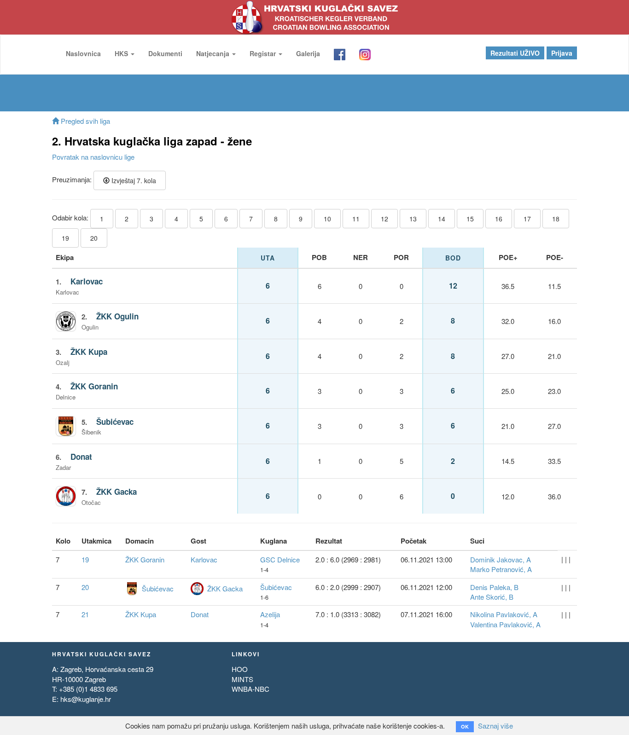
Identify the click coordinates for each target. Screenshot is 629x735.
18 (555, 218)
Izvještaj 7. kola (133, 180)
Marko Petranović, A (501, 569)
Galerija (308, 53)
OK (465, 726)
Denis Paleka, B (494, 587)
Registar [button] (264, 53)
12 (384, 218)
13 (413, 218)
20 (94, 238)
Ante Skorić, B (491, 597)
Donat (81, 456)
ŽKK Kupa (88, 351)
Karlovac (86, 281)
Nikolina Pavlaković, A (503, 614)
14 (441, 218)
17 (527, 218)
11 (356, 218)
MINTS (242, 679)
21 (85, 614)
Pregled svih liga (84, 121)
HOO (240, 669)
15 (470, 218)
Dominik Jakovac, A (500, 559)
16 (498, 218)
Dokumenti (165, 53)
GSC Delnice (280, 559)
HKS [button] (122, 53)
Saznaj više (495, 725)
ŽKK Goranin (94, 386)
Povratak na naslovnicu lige (93, 157)
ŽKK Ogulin (117, 316)
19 (65, 238)
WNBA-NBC (250, 689)
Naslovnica (83, 53)
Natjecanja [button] (213, 53)
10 (327, 218)
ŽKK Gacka (116, 491)
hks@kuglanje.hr (85, 699)
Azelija (270, 614)
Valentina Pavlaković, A (505, 624)
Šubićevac (115, 421)
